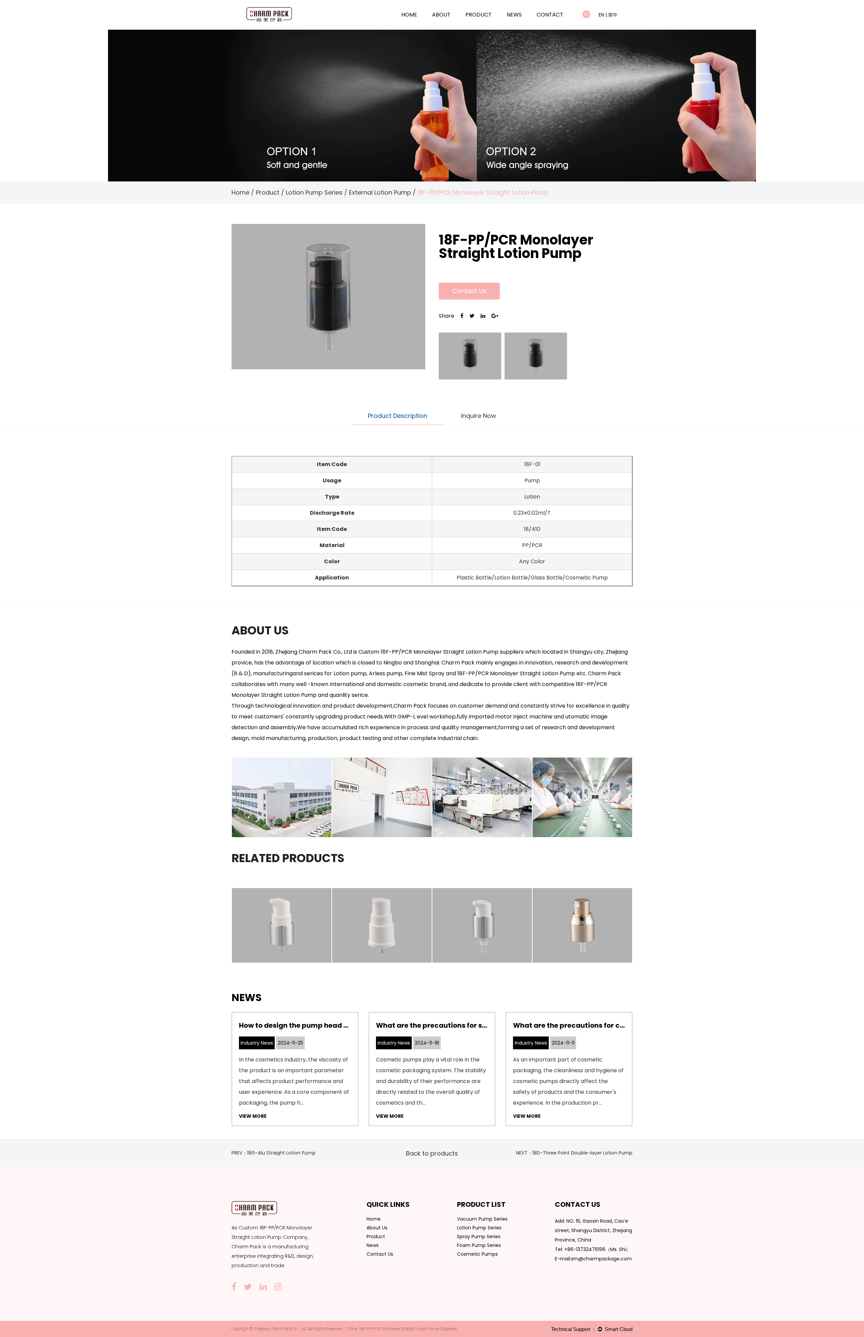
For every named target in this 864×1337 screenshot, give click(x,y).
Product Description (397, 415)
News (514, 15)
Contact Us (469, 291)
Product (478, 15)
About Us (377, 1227)
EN (601, 14)
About (441, 15)
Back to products (432, 1153)
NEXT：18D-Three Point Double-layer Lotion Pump (574, 1152)
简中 (613, 14)
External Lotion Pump (380, 192)
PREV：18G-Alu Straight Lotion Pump (274, 1152)
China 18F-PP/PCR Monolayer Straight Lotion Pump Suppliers (402, 1329)
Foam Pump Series (479, 1245)
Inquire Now (478, 415)
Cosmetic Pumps (477, 1254)
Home (409, 15)
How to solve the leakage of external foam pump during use (616, 1025)
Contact (550, 15)
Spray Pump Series (479, 1236)
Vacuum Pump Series (482, 1219)
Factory (450, 25)
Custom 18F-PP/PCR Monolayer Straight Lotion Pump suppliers (441, 652)
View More (253, 1116)
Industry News (524, 25)
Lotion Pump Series (488, 25)
